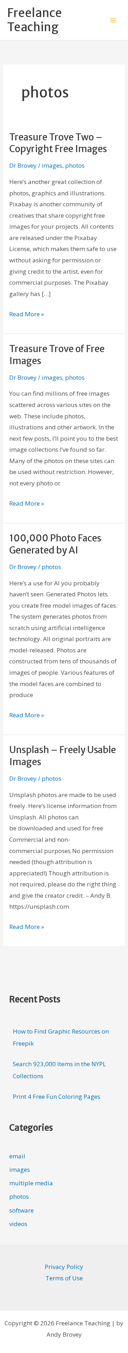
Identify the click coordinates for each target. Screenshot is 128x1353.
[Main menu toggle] (113, 20)
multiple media (31, 1183)
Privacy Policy (64, 1267)
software (21, 1210)
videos (18, 1224)
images (52, 165)
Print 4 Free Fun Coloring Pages (56, 1096)
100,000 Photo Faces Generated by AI (55, 544)
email (17, 1156)
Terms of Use (64, 1278)
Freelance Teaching (34, 20)
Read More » (26, 313)
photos (75, 165)
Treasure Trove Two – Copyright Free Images (58, 143)
